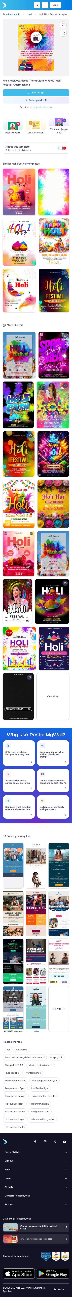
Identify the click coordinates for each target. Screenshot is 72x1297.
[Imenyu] (67, 5)
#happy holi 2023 (14, 1065)
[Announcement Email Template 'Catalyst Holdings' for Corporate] (58, 866)
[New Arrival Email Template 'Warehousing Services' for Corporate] (36, 961)
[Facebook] (35, 1141)
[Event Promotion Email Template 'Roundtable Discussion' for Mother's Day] (58, 961)
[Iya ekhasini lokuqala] (3, 5)
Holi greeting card (40, 1111)
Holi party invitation (39, 1103)
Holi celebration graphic (42, 1119)
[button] (63, 25)
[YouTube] (64, 1141)
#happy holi (56, 1057)
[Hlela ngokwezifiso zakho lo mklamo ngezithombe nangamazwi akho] (36, 47)
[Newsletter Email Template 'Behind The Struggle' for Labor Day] (13, 1009)
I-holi (7, 1049)
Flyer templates (32, 1072)
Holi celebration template (44, 1096)
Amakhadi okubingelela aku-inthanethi (25, 1057)
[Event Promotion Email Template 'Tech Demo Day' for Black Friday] (13, 961)
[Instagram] (45, 1141)
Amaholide (21, 1049)
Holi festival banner (15, 1111)
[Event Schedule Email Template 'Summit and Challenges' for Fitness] (36, 913)
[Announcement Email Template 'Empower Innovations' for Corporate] (36, 1009)
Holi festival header (15, 1127)
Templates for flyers (15, 1088)
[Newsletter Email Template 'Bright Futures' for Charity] (58, 913)
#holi (31, 1065)
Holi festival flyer (40, 1088)
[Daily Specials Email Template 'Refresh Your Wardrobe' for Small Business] (36, 866)
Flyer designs (12, 1072)
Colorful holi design (15, 1096)
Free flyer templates (15, 1080)
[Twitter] (54, 1141)
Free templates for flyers (44, 1080)
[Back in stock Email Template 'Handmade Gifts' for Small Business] (13, 913)
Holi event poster (14, 1103)
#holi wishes (46, 1065)
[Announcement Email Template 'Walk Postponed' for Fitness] (13, 866)
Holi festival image (14, 1119)
